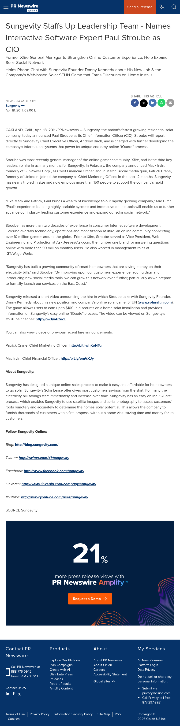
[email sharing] (170, 103)
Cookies (14, 718)
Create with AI (60, 669)
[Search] (174, 7)
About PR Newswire (108, 660)
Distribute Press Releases (61, 677)
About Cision (103, 665)
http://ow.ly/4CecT (51, 319)
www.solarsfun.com (155, 302)
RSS (118, 714)
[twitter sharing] (144, 103)
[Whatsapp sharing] (161, 103)
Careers (99, 669)
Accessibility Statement (110, 674)
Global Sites (103, 681)
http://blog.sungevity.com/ (36, 444)
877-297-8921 (151, 702)
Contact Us (14, 688)
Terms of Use (15, 714)
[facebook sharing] (135, 103)
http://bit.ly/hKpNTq (85, 345)
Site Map (104, 714)
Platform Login (148, 665)
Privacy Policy (39, 714)
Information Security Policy (73, 714)
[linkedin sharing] (153, 103)
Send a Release (140, 7)
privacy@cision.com (156, 693)
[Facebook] (13, 694)
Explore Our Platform (65, 660)
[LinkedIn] (8, 694)
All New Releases (150, 660)
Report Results (60, 683)
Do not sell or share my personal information (155, 679)
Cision (150, 718)
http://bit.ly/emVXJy (77, 358)
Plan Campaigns (61, 665)
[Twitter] (19, 694)
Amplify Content (61, 688)
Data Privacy (146, 669)
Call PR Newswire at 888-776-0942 (25, 669)
